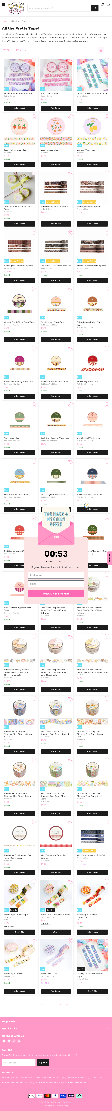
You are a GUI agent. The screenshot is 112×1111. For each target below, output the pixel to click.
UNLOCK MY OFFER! (56, 593)
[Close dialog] (86, 505)
